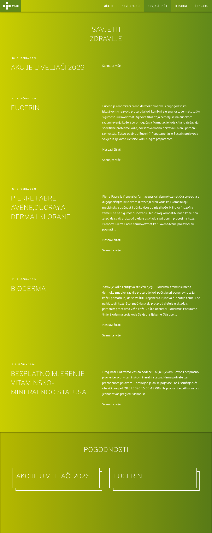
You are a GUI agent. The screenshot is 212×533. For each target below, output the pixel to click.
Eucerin (25, 108)
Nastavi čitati (111, 149)
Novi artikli (131, 6)
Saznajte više (111, 66)
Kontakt (201, 6)
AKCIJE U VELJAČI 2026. (48, 67)
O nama (181, 6)
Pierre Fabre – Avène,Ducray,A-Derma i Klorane (40, 207)
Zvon (15, 6)
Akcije (109, 6)
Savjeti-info (157, 6)
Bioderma (28, 289)
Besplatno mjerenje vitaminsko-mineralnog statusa (48, 383)
